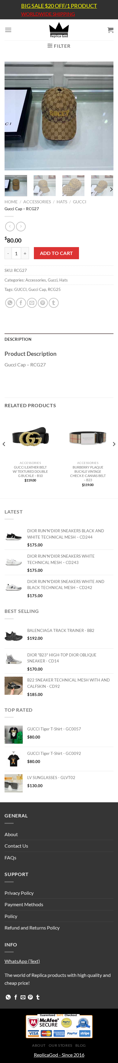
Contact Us (16, 846)
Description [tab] (18, 339)
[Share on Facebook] (21, 303)
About (11, 834)
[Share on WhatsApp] (10, 303)
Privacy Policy (19, 893)
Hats (62, 201)
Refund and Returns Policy (32, 927)
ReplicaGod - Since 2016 (59, 1055)
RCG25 (54, 289)
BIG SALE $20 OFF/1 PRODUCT (59, 5)
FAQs (10, 857)
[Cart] (110, 30)
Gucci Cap (37, 289)
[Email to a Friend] (32, 303)
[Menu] (8, 29)
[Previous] (14, 116)
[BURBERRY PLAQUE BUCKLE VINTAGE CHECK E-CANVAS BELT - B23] (87, 436)
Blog (80, 1045)
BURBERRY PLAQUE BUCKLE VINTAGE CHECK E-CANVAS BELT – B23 (88, 473)
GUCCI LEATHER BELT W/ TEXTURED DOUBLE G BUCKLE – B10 (30, 471)
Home (11, 201)
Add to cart (56, 253)
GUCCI (20, 289)
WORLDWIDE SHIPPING (48, 14)
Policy (11, 916)
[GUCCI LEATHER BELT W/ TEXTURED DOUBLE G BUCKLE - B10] (30, 436)
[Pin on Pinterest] (43, 303)
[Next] (103, 116)
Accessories (37, 201)
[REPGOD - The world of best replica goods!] (59, 30)
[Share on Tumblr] (54, 303)
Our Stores (60, 1045)
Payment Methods (24, 904)
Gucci (79, 201)
